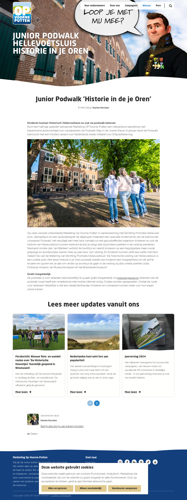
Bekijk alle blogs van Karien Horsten (62, 426)
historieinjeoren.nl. (128, 277)
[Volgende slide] (97, 403)
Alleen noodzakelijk (91, 488)
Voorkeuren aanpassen (124, 488)
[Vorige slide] (90, 403)
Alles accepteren (57, 488)
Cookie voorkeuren (61, 495)
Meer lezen (21, 392)
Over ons (90, 462)
